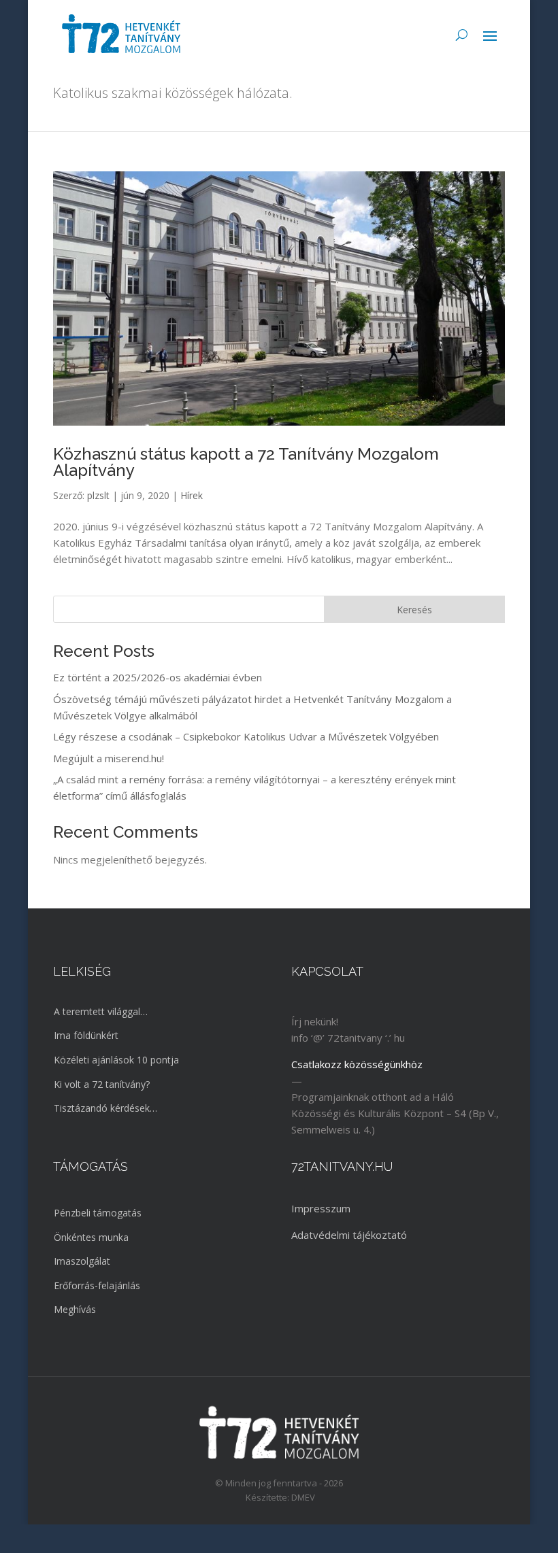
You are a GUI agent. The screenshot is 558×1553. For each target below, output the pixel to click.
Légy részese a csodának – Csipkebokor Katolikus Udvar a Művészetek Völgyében (246, 736)
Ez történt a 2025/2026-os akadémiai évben (157, 677)
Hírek (191, 495)
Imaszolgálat (82, 1261)
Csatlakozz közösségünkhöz (357, 1064)
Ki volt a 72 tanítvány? (102, 1084)
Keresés (414, 609)
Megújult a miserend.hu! (108, 758)
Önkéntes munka (91, 1237)
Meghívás (75, 1309)
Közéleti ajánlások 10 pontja (116, 1059)
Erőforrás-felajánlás (97, 1285)
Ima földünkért (86, 1035)
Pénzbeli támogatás (98, 1212)
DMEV (303, 1497)
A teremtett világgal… (101, 1011)
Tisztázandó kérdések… (105, 1108)
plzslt (98, 495)
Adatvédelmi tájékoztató (349, 1235)
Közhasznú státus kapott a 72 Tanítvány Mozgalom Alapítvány (246, 462)
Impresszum (320, 1208)
